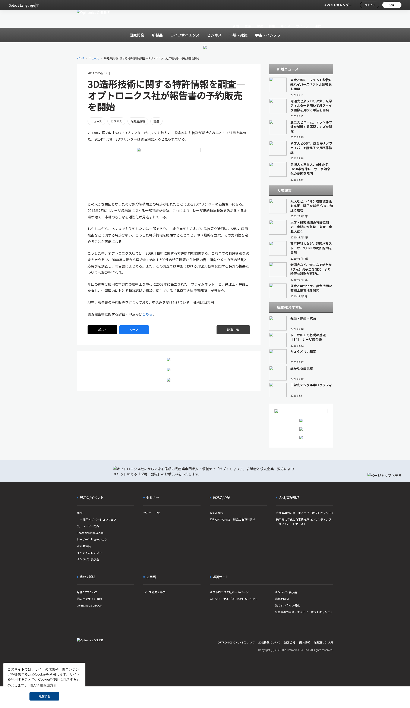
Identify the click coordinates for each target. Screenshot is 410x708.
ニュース (94, 58)
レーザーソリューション (92, 539)
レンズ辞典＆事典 (154, 592)
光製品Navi (217, 513)
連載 (318, 26)
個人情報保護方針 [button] (43, 685)
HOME (80, 58)
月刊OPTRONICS (87, 592)
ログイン (370, 5)
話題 (156, 121)
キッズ (286, 26)
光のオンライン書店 (89, 599)
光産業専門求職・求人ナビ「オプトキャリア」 (304, 513)
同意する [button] (44, 696)
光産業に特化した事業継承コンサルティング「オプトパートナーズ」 (303, 521)
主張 (248, 26)
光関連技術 (138, 121)
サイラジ (302, 26)
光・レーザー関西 (88, 526)
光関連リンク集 (323, 642)
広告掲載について (269, 642)
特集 (272, 26)
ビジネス (116, 121)
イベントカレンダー (338, 5)
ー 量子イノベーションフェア (96, 519)
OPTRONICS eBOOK (89, 605)
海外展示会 (84, 546)
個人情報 (304, 642)
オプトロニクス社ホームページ (229, 592)
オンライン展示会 (88, 559)
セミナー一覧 (151, 513)
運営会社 (289, 642)
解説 (260, 26)
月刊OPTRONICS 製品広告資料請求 (232, 519)
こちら (147, 314)
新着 (236, 26)
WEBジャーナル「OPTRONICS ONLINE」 (235, 599)
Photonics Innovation (90, 533)
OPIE (80, 513)
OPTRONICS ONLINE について (236, 642)
